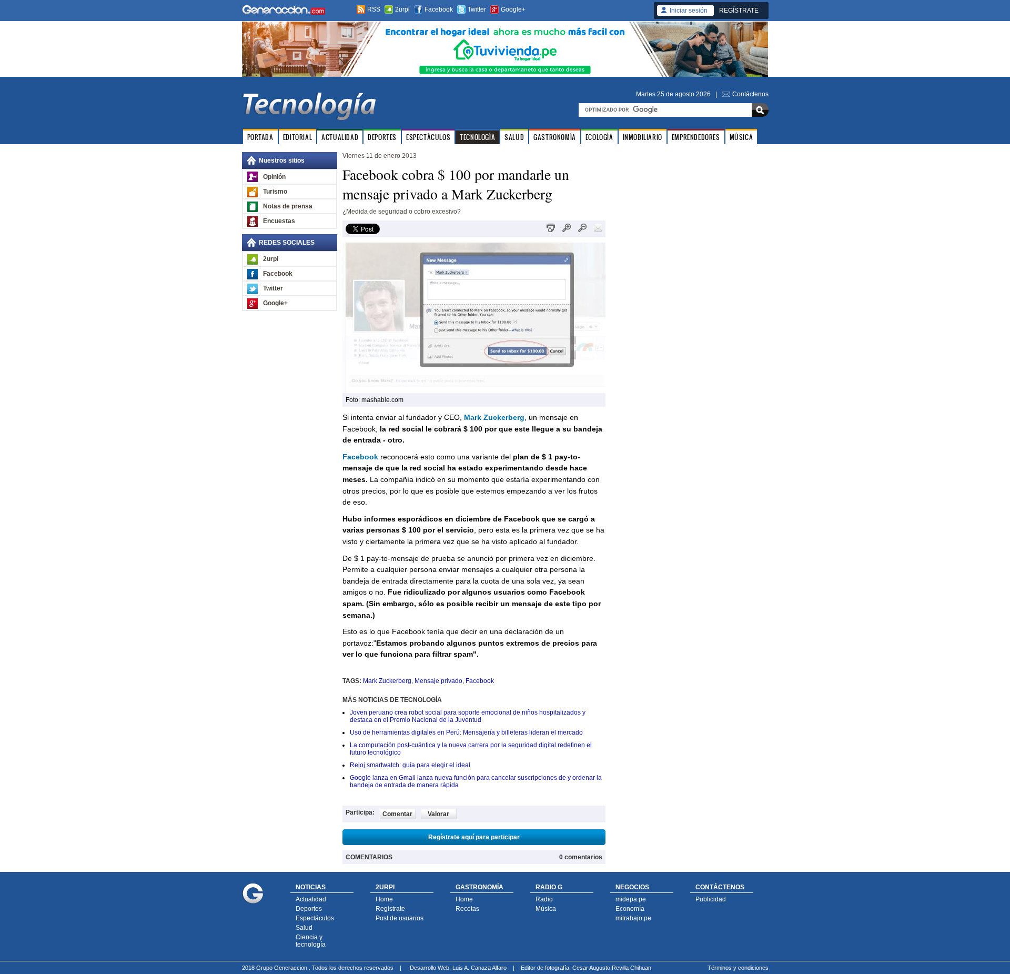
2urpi (402, 9)
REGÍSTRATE (739, 10)
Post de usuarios (399, 918)
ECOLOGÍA (599, 137)
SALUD (514, 137)
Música (546, 908)
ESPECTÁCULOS (428, 137)
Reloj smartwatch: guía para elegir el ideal (410, 765)
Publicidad (710, 899)
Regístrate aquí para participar (474, 837)
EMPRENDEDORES (696, 137)
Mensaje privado (438, 681)
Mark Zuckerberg (387, 681)
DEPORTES (382, 137)
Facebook (439, 9)
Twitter (477, 9)
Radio (544, 899)
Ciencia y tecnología (311, 940)
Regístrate (390, 908)
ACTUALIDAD (339, 137)
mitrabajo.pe (633, 918)
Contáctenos (750, 94)
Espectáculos (315, 918)
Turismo (275, 191)
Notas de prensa (287, 206)
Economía (629, 908)
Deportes (309, 908)
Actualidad (311, 899)
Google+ (513, 9)
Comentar (397, 814)
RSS (373, 9)
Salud (304, 927)
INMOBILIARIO (642, 137)
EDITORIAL (297, 137)
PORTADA (260, 137)
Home (384, 899)
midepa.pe (630, 899)
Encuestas (279, 221)
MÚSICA (741, 137)
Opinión (274, 176)
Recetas (467, 908)
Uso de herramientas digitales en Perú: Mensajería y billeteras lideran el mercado (466, 732)
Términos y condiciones (738, 968)
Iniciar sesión (689, 10)
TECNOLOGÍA (477, 137)
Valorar (438, 814)
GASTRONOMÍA (554, 137)
